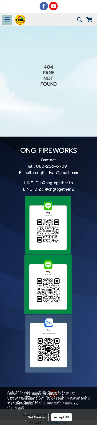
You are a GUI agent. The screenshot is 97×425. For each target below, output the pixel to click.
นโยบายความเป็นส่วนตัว (55, 403)
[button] (78, 19)
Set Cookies (37, 417)
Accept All (61, 417)
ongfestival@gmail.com (56, 172)
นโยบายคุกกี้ (15, 408)
